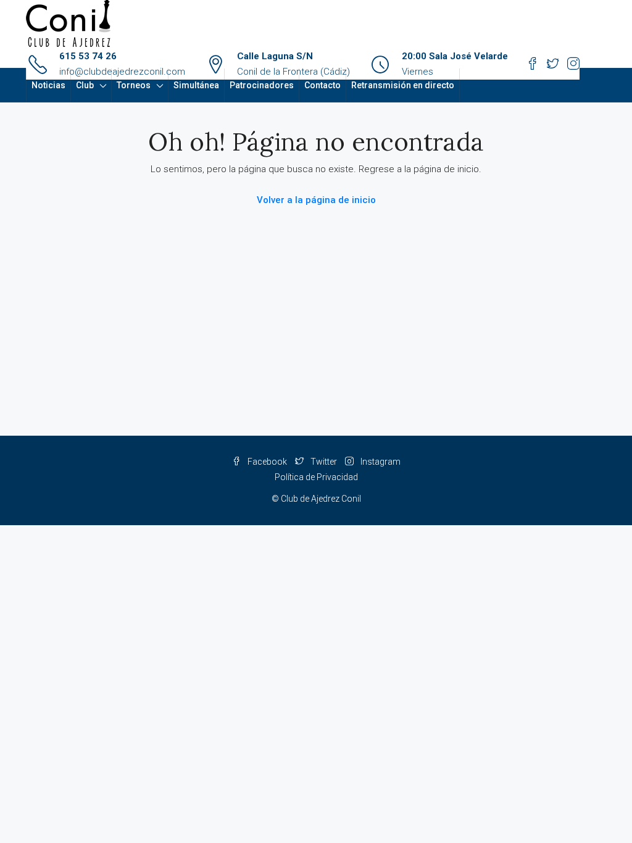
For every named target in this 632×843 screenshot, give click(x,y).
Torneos (134, 85)
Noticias (48, 85)
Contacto (322, 85)
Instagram (380, 462)
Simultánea (196, 85)
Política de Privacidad (316, 477)
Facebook (267, 462)
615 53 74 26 (88, 56)
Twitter (324, 462)
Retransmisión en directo (402, 85)
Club (85, 85)
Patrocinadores (262, 85)
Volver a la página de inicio (316, 200)
